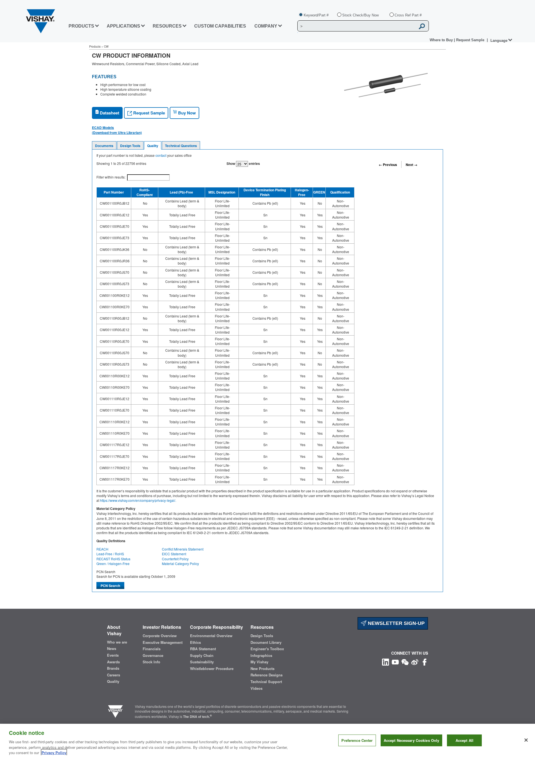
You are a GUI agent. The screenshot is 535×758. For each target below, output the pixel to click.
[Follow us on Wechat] (405, 661)
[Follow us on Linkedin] (385, 661)
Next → (411, 164)
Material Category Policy (180, 563)
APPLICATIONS (123, 26)
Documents (104, 145)
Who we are (117, 642)
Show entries (243, 163)
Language (498, 40)
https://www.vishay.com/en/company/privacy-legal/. (138, 500)
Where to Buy (442, 40)
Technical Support (266, 681)
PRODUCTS (81, 26)
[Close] (526, 740)
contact (160, 155)
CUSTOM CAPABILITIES (220, 26)
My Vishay (259, 661)
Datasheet (109, 113)
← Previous (388, 164)
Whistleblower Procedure (212, 668)
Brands (113, 668)
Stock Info (151, 661)
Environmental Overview (211, 635)
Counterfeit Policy (175, 558)
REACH (102, 549)
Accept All (464, 740)
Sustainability (202, 661)
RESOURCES (167, 26)
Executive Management (163, 642)
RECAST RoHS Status (113, 558)
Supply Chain (201, 655)
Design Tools (130, 145)
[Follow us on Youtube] (395, 661)
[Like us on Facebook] (424, 661)
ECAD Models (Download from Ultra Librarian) (117, 130)
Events (113, 655)
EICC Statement (174, 553)
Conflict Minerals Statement (182, 549)
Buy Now (186, 113)
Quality (152, 145)
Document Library (266, 642)
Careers (113, 675)
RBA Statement (203, 648)
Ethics (195, 642)
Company (265, 26)
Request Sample (148, 113)
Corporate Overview (160, 635)
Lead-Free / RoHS (110, 553)
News (111, 648)
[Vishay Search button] (421, 26)
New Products (262, 668)
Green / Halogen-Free (113, 563)
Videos (256, 688)
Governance (153, 655)
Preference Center (357, 740)
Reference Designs (267, 675)
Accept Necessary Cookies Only (411, 740)
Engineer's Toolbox (267, 648)
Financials (151, 648)
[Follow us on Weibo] (414, 661)
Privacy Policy (54, 752)
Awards (113, 661)
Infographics (261, 655)
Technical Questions (181, 145)
